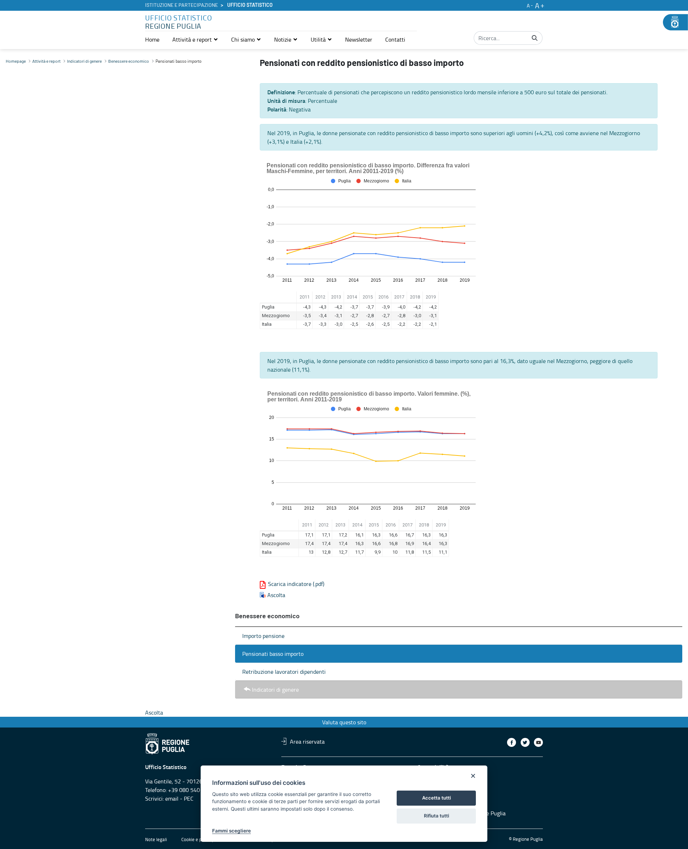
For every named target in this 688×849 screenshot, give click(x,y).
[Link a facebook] (511, 742)
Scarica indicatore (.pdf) (296, 584)
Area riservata (307, 741)
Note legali (156, 839)
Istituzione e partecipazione (181, 5)
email (171, 798)
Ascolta (276, 595)
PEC (189, 798)
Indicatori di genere (275, 689)
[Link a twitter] (525, 742)
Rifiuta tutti (436, 816)
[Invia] (534, 38)
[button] (195, 39)
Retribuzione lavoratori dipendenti (284, 672)
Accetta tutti (436, 798)
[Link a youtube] (538, 742)
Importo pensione (263, 636)
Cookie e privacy (197, 839)
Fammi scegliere (231, 831)
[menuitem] (152, 39)
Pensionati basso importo (273, 654)
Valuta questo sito (344, 722)
